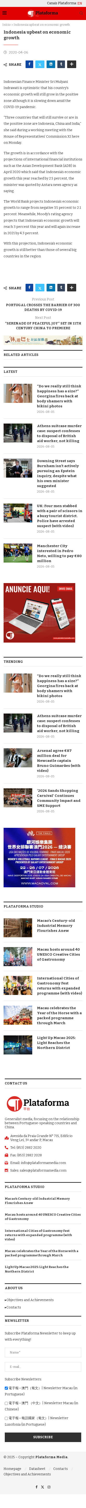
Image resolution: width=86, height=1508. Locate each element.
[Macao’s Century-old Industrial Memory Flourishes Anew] (18, 927)
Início (6, 24)
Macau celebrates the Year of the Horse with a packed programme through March (59, 1015)
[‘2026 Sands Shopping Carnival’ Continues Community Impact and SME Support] (18, 797)
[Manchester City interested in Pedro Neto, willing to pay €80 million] (18, 553)
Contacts (60, 1469)
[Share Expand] (71, 64)
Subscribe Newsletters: (23, 1379)
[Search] (81, 13)
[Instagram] (49, 1487)
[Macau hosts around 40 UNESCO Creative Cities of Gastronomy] (18, 956)
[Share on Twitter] (39, 64)
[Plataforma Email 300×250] (39, 585)
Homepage (12, 1469)
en (79, 3)
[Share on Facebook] (29, 64)
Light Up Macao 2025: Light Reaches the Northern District (56, 1043)
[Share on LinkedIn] (51, 64)
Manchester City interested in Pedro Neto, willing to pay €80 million (59, 553)
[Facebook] (36, 1487)
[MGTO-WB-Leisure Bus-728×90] (43, 337)
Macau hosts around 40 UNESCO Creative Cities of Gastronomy (58, 954)
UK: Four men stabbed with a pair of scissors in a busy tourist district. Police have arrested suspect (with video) (59, 516)
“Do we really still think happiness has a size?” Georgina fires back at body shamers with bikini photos (59, 396)
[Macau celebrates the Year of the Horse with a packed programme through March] (18, 1015)
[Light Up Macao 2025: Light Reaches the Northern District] (18, 1044)
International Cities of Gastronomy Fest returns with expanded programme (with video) (59, 985)
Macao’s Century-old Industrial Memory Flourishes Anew (56, 926)
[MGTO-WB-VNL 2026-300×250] (39, 830)
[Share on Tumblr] (61, 64)
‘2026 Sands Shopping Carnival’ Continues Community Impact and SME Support (59, 798)
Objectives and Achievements (27, 1474)
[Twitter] (42, 1487)
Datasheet (37, 1469)
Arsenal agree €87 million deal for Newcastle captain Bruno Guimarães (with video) (59, 761)
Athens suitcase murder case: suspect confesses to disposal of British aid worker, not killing (59, 433)
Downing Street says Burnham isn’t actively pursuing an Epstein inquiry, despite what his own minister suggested (58, 473)
